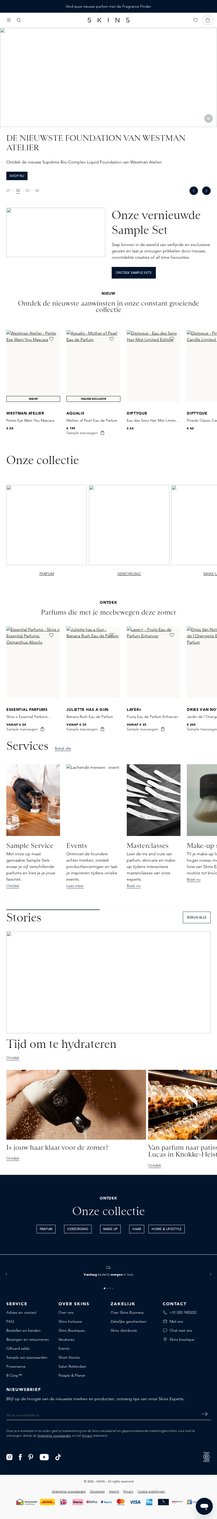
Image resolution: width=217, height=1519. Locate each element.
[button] (6, 1274)
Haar (136, 1229)
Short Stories (69, 1357)
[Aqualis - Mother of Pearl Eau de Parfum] (93, 366)
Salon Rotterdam (72, 1366)
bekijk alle (196, 917)
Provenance (16, 1366)
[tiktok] (58, 1456)
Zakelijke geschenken (128, 1321)
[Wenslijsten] (195, 20)
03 (27, 190)
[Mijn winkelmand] (207, 20)
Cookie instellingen (151, 1491)
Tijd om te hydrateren (61, 1043)
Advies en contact (21, 1312)
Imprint (114, 1491)
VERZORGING (129, 573)
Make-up (110, 1229)
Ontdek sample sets (134, 273)
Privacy (87, 1436)
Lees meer (75, 885)
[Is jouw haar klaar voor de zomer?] (76, 1105)
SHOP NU (17, 176)
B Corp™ (14, 1375)
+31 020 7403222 (183, 1312)
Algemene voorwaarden (54, 1436)
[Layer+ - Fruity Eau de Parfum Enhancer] (153, 662)
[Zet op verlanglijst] (51, 338)
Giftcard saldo (18, 1348)
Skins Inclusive (70, 1321)
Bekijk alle (63, 748)
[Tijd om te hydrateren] (108, 982)
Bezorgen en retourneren (27, 1339)
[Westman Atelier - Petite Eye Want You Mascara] (33, 366)
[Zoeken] (19, 20)
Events (63, 1348)
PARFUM (46, 573)
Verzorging (77, 1229)
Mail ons (176, 1321)
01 (8, 190)
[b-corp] (206, 1456)
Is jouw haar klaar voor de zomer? (57, 1147)
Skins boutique (182, 1339)
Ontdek (12, 885)
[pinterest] (30, 1456)
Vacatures (66, 1339)
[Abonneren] (204, 1414)
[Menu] (9, 20)
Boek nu (134, 885)
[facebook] (20, 1456)
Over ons (66, 1312)
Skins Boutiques (71, 1330)
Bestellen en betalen (23, 1330)
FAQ (10, 1321)
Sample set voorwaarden (26, 1357)
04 (37, 190)
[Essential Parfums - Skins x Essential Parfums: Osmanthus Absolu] (33, 662)
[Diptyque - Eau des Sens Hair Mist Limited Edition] (153, 366)
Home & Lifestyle (167, 1229)
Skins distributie (124, 1330)
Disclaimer (97, 1491)
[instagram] (9, 1456)
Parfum (46, 1229)
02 (18, 190)
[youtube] (44, 1456)
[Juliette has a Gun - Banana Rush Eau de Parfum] (93, 662)
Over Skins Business (127, 1312)
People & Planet (71, 1375)
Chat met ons (181, 1330)
